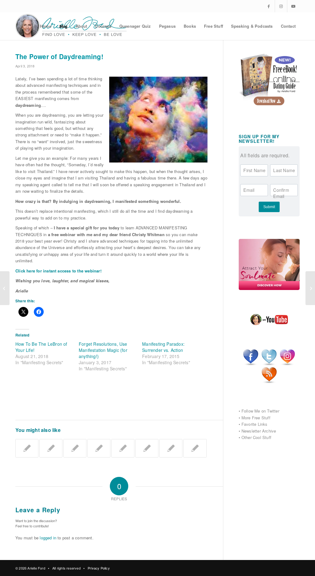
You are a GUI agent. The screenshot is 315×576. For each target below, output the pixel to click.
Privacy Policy (99, 568)
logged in (48, 538)
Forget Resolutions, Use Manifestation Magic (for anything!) (103, 350)
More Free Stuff (255, 418)
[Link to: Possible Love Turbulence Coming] (122, 448)
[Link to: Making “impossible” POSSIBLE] (74, 448)
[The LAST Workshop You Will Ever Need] (5, 288)
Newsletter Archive (258, 431)
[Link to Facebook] (269, 6)
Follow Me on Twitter (260, 411)
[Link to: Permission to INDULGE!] (194, 448)
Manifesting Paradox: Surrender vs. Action (163, 347)
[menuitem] (45, 26)
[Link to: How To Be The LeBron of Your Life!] (50, 448)
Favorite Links (254, 424)
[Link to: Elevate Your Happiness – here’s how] (170, 448)
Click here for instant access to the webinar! (58, 271)
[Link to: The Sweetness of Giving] (98, 448)
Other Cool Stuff (256, 437)
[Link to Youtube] (293, 6)
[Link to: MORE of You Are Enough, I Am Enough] (26, 448)
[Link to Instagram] (281, 6)
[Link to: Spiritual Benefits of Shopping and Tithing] (146, 448)
